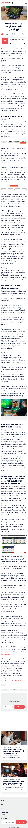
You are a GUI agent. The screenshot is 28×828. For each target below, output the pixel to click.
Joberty (5, 747)
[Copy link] (23, 690)
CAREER (3, 803)
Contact (3, 814)
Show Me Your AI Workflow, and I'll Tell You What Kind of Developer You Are (13, 751)
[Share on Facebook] (5, 690)
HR (1, 806)
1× (19, 43)
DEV (3, 685)
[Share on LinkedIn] (14, 690)
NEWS (2, 808)
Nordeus (6, 34)
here (6, 470)
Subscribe (20, 706)
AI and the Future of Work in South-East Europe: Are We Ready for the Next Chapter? (13, 783)
